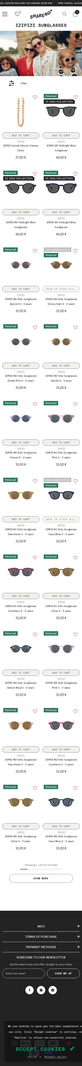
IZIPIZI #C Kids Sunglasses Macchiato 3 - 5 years (20, 532)
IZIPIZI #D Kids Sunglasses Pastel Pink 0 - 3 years (21, 378)
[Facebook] (29, 990)
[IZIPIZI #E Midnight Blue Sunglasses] (61, 111)
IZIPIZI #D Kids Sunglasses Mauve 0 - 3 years (21, 455)
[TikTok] (53, 990)
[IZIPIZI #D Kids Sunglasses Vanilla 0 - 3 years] (61, 341)
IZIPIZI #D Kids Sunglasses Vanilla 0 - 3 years (61, 378)
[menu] (4, 14)
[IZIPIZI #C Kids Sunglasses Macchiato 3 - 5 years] (20, 495)
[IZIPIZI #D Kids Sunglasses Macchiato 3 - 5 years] (20, 725)
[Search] (64, 14)
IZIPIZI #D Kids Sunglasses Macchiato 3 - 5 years (21, 762)
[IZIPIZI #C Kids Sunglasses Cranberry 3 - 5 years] (20, 572)
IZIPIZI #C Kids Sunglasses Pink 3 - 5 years (61, 455)
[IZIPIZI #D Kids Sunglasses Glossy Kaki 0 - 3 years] (61, 265)
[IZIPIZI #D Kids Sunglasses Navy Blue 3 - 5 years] (61, 802)
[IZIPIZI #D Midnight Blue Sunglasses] (20, 188)
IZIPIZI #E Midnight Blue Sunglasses (61, 148)
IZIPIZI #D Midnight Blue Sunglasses (21, 225)
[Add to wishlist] (35, 97)
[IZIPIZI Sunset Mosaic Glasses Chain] (20, 111)
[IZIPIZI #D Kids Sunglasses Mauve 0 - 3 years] (20, 418)
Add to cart (21, 135)
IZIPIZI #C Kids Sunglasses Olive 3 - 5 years (61, 608)
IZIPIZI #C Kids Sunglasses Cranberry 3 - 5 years (20, 608)
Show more (40, 878)
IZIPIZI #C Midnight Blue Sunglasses (61, 225)
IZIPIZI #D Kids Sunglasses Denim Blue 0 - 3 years (21, 685)
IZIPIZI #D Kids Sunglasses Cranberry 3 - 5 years (61, 762)
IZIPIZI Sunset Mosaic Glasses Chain (20, 148)
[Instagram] (41, 990)
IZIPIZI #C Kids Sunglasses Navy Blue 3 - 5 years (61, 532)
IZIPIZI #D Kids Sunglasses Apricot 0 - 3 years (21, 301)
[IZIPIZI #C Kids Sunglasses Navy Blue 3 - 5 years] (61, 495)
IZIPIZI (21, 141)
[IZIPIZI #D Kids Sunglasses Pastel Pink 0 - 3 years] (20, 341)
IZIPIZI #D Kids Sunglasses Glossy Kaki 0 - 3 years (61, 301)
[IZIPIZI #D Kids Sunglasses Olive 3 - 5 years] (20, 802)
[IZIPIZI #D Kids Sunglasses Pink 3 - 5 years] (61, 648)
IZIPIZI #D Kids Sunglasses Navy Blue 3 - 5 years (61, 839)
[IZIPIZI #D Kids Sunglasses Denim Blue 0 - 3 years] (20, 648)
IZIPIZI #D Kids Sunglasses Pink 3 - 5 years (61, 685)
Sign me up (63, 973)
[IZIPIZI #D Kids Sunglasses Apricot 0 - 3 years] (20, 265)
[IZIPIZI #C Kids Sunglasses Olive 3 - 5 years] (61, 572)
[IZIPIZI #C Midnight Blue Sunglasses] (61, 188)
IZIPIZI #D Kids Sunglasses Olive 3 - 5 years (21, 839)
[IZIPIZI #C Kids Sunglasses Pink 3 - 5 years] (61, 418)
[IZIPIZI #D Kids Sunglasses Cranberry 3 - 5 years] (61, 725)
